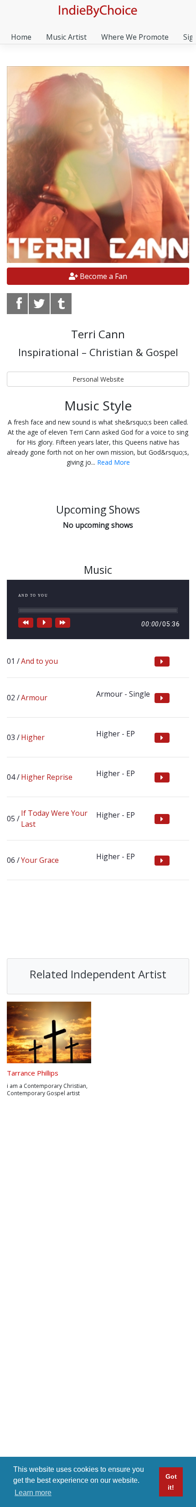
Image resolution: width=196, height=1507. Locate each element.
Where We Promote (135, 37)
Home (21, 37)
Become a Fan (102, 276)
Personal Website (98, 379)
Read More (113, 462)
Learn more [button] (33, 1492)
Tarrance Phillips (32, 1072)
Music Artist (66, 37)
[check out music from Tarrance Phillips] (49, 1032)
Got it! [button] (171, 1482)
